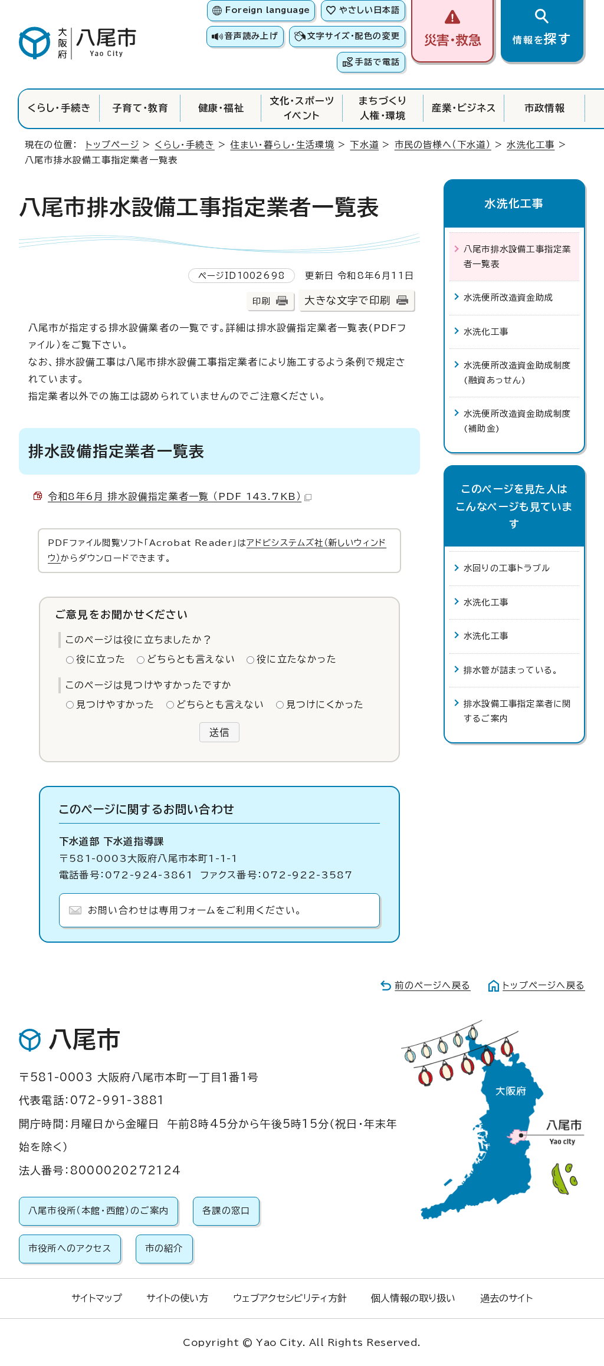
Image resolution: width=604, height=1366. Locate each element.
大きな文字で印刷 (347, 300)
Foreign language (267, 10)
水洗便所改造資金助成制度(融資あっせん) (517, 372)
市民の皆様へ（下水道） (443, 144)
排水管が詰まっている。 (511, 670)
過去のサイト (506, 1298)
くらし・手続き (59, 108)
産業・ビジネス (464, 108)
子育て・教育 (140, 108)
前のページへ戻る (433, 985)
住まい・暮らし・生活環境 (282, 144)
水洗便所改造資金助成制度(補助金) (517, 420)
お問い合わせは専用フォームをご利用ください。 (195, 910)
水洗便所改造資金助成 (508, 297)
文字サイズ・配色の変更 (353, 36)
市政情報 (544, 108)
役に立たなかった (297, 659)
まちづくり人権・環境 (383, 108)
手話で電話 (377, 62)
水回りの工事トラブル (507, 568)
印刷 (261, 301)
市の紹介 (164, 1248)
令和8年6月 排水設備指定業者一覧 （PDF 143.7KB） (174, 496)
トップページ (112, 144)
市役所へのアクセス (69, 1248)
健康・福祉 (221, 108)
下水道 (364, 144)
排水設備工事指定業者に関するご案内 (517, 710)
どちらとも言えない (191, 659)
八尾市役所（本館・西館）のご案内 (98, 1210)
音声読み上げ (251, 36)
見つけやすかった (115, 704)
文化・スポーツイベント (302, 108)
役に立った (101, 659)
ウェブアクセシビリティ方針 (290, 1298)
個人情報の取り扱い (413, 1298)
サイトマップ (96, 1298)
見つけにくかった (325, 704)
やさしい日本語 (369, 10)
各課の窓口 (226, 1210)
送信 (219, 732)
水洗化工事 (530, 144)
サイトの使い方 (177, 1298)
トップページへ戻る (544, 985)
